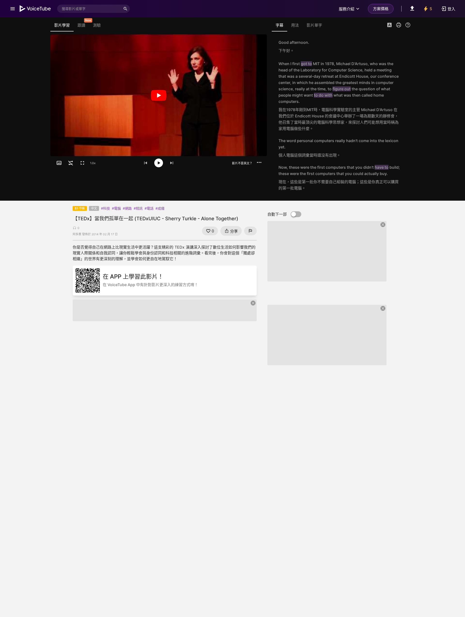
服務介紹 (346, 9)
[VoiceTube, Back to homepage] (35, 9)
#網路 (127, 208)
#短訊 (138, 208)
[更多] (259, 162)
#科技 (105, 208)
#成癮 (159, 208)
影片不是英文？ (242, 163)
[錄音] (405, 46)
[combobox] (89, 9)
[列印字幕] (399, 25)
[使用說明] (408, 25)
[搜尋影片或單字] (125, 8)
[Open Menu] (13, 9)
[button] (389, 25)
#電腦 (116, 208)
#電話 (149, 208)
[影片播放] (158, 95)
